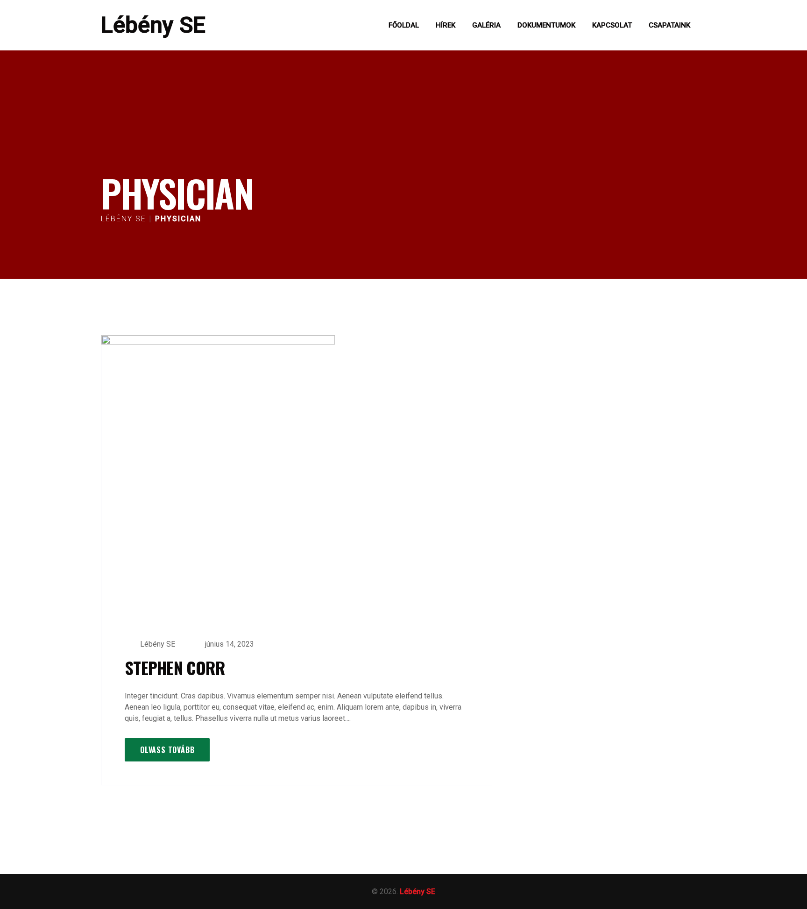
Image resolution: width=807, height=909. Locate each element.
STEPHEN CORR (175, 667)
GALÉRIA (486, 25)
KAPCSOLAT (612, 25)
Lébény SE (153, 25)
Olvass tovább (167, 749)
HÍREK (445, 25)
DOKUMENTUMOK (546, 25)
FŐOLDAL (404, 25)
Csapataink (669, 25)
